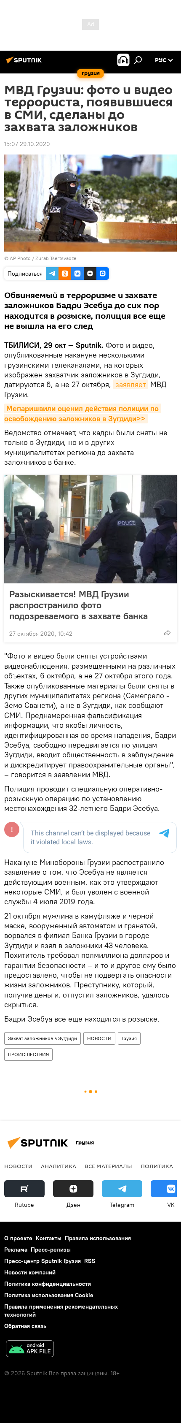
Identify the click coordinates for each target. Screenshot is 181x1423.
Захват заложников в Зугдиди (42, 1038)
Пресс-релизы (51, 1249)
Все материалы (108, 1166)
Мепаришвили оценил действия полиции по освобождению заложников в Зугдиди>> (82, 413)
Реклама (15, 1249)
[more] (167, 632)
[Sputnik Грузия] (25, 63)
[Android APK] (30, 1349)
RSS (90, 1261)
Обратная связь (25, 1326)
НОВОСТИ (99, 1038)
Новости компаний (30, 1272)
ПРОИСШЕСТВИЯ (28, 1054)
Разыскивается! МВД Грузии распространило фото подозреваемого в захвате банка (78, 604)
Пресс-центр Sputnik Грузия (42, 1261)
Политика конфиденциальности (47, 1283)
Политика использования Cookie (48, 1295)
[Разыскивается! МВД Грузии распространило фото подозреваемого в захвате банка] (90, 529)
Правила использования (98, 1238)
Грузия (129, 1038)
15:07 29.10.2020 (27, 144)
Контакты (48, 1238)
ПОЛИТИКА (157, 1166)
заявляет (130, 384)
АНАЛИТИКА (58, 1166)
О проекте (18, 1238)
